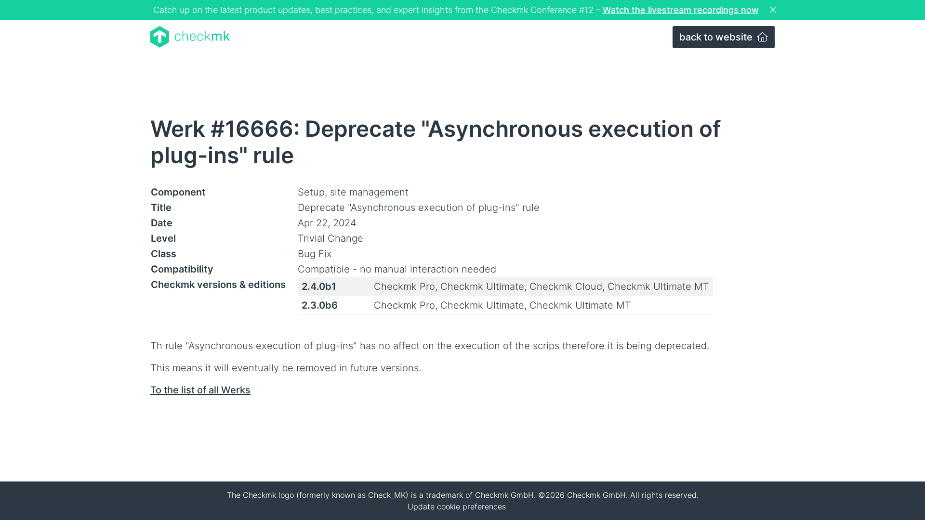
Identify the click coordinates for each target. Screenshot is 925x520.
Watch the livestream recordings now (681, 10)
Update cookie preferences (457, 506)
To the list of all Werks (200, 390)
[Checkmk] (190, 37)
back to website (717, 37)
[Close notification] (774, 10)
